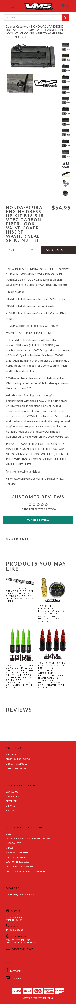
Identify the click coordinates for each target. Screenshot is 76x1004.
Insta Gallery (13, 843)
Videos (9, 848)
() (66, 5)
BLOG (8, 833)
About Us (11, 754)
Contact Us (12, 791)
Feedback (11, 801)
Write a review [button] (38, 519)
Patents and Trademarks (19, 866)
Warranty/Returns (17, 852)
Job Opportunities (16, 768)
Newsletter (12, 796)
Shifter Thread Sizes (17, 857)
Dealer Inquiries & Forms (20, 894)
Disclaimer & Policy (16, 764)
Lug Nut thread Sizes (17, 862)
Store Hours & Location (18, 759)
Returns (10, 810)
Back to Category (17, 26)
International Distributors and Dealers (28, 838)
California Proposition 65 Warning (25, 871)
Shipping (10, 806)
